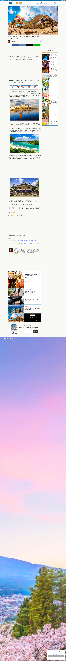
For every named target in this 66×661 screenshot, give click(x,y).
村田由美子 (13, 41)
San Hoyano (23, 153)
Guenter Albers (14, 215)
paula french (23, 121)
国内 (32, 281)
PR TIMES (12, 212)
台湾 (30, 289)
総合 (54, 52)
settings (56, 658)
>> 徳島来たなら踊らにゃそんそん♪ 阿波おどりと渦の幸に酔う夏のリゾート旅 (22, 240)
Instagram (16, 253)
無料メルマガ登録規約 (33, 329)
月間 (46, 52)
